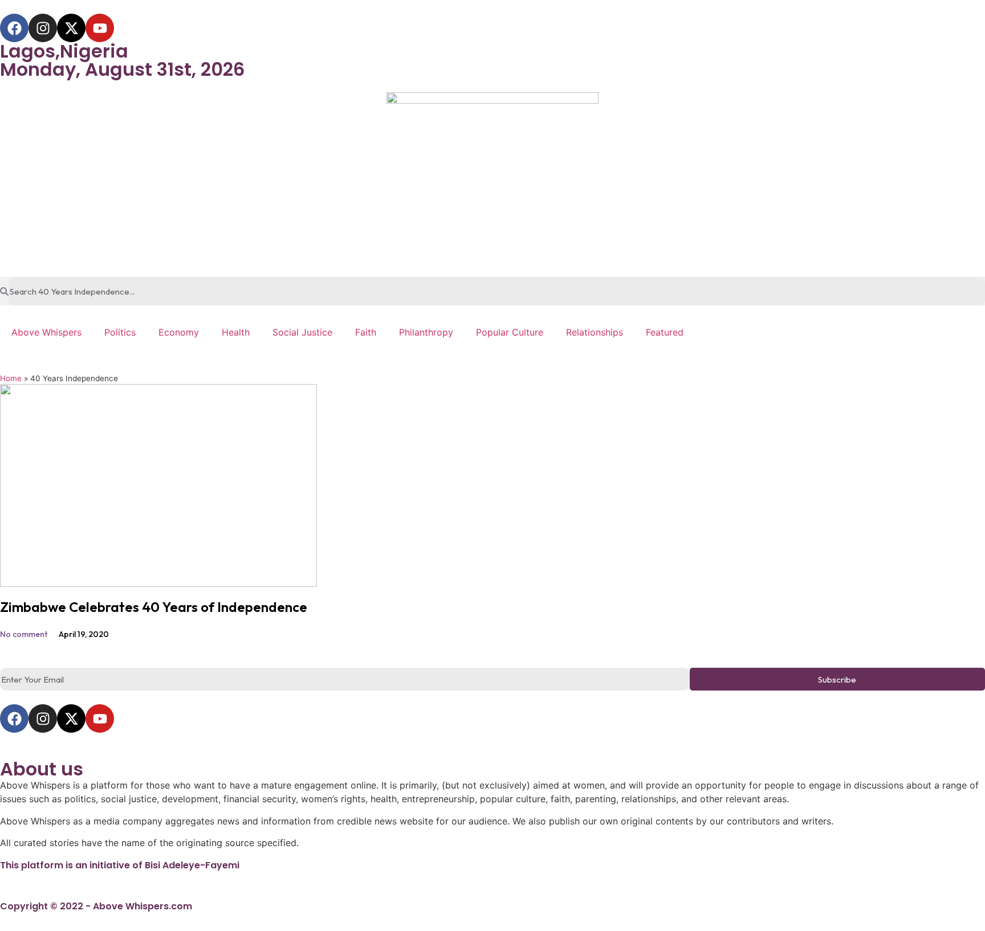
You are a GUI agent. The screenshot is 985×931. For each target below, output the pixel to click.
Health (236, 332)
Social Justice (302, 332)
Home (11, 378)
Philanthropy (426, 332)
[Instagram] (43, 28)
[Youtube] (100, 28)
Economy (178, 332)
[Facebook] (14, 28)
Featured (664, 332)
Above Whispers (46, 332)
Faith (365, 332)
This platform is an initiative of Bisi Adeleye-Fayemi (119, 865)
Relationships (594, 332)
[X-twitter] (71, 28)
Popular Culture (509, 332)
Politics (120, 332)
